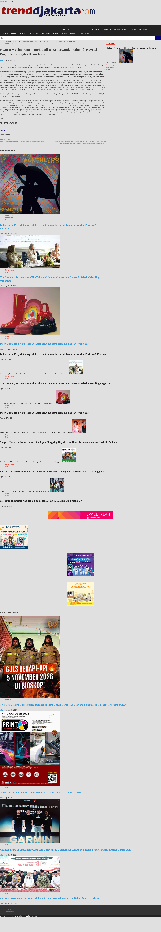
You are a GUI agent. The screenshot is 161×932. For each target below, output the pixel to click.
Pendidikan (45, 33)
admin (2, 60)
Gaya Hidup (65, 29)
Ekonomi (5, 33)
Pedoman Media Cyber (13, 912)
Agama (55, 33)
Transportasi (33, 33)
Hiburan (64, 33)
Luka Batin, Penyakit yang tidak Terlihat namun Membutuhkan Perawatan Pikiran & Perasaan (53, 354)
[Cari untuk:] (80, 38)
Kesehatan (85, 33)
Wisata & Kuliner (120, 29)
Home (2, 41)
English (133, 29)
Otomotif (96, 29)
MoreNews (24, 916)
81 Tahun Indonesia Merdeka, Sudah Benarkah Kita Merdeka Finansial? (24, 491)
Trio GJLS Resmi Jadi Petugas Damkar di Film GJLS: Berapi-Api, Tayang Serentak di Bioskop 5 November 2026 (63, 704)
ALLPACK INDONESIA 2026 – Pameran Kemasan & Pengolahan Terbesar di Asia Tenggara (30, 462)
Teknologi (107, 29)
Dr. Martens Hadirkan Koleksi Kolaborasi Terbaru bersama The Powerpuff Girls (45, 343)
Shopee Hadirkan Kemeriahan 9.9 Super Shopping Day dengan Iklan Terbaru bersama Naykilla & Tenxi (36, 433)
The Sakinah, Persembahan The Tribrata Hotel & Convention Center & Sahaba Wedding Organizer (34, 374)
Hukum (13, 33)
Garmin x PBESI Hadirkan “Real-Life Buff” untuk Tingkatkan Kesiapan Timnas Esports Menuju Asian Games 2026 (65, 849)
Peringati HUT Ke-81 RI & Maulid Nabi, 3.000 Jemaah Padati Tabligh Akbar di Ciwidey (49, 898)
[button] (80, 26)
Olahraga (74, 33)
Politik (22, 33)
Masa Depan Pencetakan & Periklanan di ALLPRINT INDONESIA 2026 (40, 792)
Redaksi (8, 909)
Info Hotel (143, 29)
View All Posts (5, 139)
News (3, 29)
